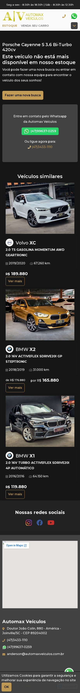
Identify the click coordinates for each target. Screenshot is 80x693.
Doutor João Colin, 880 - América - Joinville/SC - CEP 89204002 (31, 631)
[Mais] (74, 25)
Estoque (9, 25)
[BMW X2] (40, 315)
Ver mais (15, 281)
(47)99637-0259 (43, 131)
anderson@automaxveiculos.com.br (35, 654)
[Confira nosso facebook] (40, 521)
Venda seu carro (35, 25)
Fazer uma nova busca (23, 95)
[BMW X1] (40, 421)
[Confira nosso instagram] (29, 521)
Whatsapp (74, 16)
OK (6, 687)
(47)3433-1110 (41, 147)
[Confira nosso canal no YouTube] (50, 521)
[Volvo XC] (40, 208)
